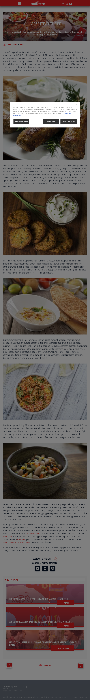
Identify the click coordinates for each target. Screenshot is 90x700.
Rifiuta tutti (51, 122)
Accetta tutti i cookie (68, 122)
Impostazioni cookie (21, 122)
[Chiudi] (76, 104)
